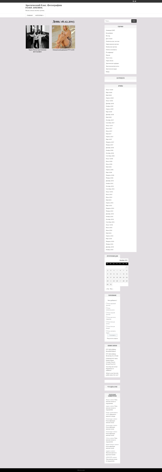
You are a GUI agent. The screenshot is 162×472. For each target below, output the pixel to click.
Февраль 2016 (110, 175)
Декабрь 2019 (110, 103)
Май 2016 (108, 167)
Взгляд (108, 36)
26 (117, 281)
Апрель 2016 (109, 169)
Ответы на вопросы (111, 49)
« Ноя (107, 289)
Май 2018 (108, 117)
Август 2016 (109, 158)
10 (110, 274)
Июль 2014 (109, 227)
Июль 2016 (109, 161)
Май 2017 (108, 134)
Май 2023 (109, 95)
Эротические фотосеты (112, 66)
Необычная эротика (111, 47)
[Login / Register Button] (135, 1)
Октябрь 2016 (110, 153)
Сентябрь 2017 (110, 122)
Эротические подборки (112, 63)
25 (114, 281)
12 (117, 274)
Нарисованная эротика (112, 44)
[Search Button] (133, 1)
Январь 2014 (109, 244)
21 (123, 277)
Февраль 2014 (110, 241)
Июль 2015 (109, 194)
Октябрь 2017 (110, 120)
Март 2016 (109, 172)
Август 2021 (109, 100)
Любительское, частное (112, 41)
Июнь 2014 (109, 230)
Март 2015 (109, 205)
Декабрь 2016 (110, 147)
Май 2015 (108, 200)
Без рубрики (109, 33)
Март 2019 (109, 111)
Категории (39, 15)
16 (107, 277)
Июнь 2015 (109, 197)
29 (127, 281)
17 (110, 277)
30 (107, 284)
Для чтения (109, 38)
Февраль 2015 (110, 208)
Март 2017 (109, 139)
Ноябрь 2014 (109, 216)
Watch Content (38, 41)
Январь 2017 (109, 145)
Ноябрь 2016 (109, 150)
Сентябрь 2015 (110, 189)
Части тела (109, 58)
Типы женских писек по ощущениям (111, 401)
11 (113, 274)
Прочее (108, 55)
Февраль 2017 (110, 142)
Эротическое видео (111, 69)
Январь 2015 (109, 211)
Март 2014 (109, 238)
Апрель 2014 (109, 236)
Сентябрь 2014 (110, 222)
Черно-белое (109, 60)
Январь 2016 (109, 178)
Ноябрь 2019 (109, 106)
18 (114, 277)
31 (110, 284)
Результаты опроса (112, 338)
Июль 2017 (109, 128)
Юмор (107, 71)
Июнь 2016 (109, 164)
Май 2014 (108, 233)
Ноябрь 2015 (109, 183)
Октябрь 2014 (110, 219)
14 (123, 274)
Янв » (111, 289)
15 (126, 274)
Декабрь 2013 (110, 247)
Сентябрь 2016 (110, 156)
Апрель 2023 (110, 98)
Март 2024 (109, 92)
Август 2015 (109, 191)
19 (117, 277)
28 (123, 281)
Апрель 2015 (109, 203)
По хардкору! (109, 52)
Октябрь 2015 (110, 186)
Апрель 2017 (109, 136)
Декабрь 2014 (110, 214)
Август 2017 (109, 125)
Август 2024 (109, 89)
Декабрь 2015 (110, 180)
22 (127, 277)
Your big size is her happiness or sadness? (112, 368)
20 (120, 277)
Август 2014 (109, 225)
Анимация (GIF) (110, 30)
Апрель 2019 (109, 109)
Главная (30, 15)
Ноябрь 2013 (109, 249)
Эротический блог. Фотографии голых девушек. (43, 6)
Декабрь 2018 (110, 114)
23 (107, 281)
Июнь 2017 (109, 131)
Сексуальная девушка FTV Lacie (63, 50)
